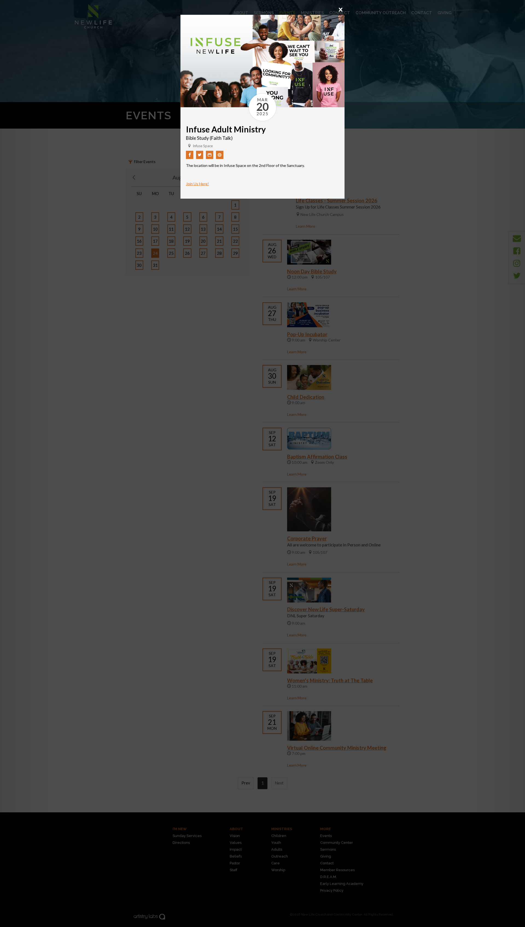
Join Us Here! (197, 183)
